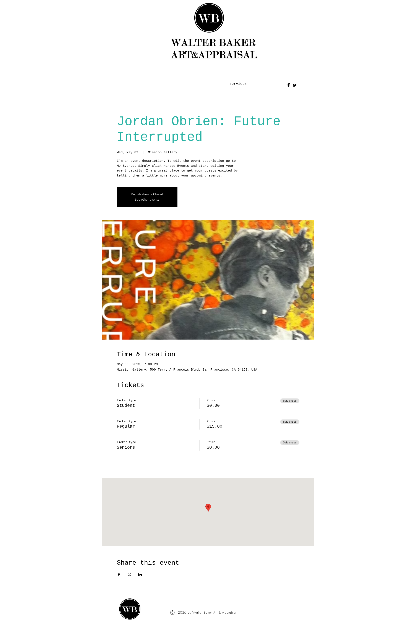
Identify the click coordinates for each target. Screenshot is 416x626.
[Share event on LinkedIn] (140, 574)
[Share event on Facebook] (119, 574)
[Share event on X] (129, 574)
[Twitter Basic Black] (294, 85)
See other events (147, 200)
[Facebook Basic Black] (288, 85)
